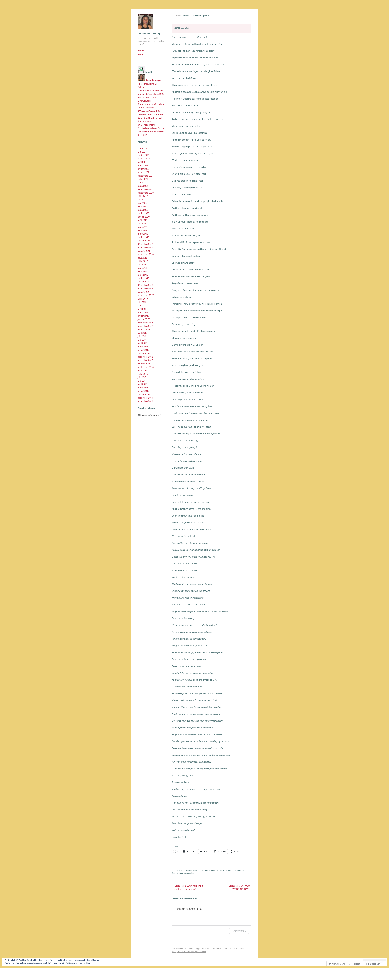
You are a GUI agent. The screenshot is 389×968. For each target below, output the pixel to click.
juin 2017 (142, 302)
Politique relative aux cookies (78, 962)
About (140, 54)
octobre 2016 (144, 329)
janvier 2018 (144, 281)
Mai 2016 (142, 339)
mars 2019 (143, 233)
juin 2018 (142, 264)
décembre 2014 (145, 397)
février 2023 (143, 155)
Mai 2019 (142, 226)
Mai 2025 (142, 148)
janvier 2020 (144, 216)
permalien (190, 873)
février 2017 (143, 315)
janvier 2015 (144, 394)
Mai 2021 (142, 182)
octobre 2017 (144, 291)
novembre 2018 (145, 247)
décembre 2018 (145, 243)
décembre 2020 (145, 189)
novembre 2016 (145, 326)
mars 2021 (143, 185)
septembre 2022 (146, 158)
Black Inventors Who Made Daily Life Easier (151, 106)
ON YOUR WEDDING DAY (240, 887)
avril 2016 (142, 343)
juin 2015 (142, 377)
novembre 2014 (145, 401)
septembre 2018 (146, 254)
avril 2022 (142, 161)
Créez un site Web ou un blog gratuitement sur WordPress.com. (200, 948)
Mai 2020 (142, 202)
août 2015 (142, 370)
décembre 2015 (145, 356)
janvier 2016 (144, 353)
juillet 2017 (143, 298)
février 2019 (143, 237)
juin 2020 (142, 199)
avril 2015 (142, 384)
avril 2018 (142, 271)
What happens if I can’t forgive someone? (187, 887)
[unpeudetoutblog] (145, 30)
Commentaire (239, 931)
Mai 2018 (142, 267)
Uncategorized (238, 870)
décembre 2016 (145, 322)
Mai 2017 (142, 305)
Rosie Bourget (198, 870)
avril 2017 (142, 308)
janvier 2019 (144, 240)
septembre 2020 (146, 192)
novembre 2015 (145, 360)
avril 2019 (142, 230)
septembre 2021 (146, 175)
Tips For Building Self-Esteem (148, 85)
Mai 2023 (142, 151)
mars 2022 (143, 165)
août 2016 (142, 332)
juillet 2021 (143, 178)
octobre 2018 (144, 250)
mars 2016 (143, 346)
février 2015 (143, 390)
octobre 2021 (144, 172)
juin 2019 (142, 223)
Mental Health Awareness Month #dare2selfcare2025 (151, 92)
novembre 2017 (145, 288)
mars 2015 (143, 387)
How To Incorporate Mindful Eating (147, 99)
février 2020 (143, 213)
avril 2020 (142, 206)
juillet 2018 (143, 261)
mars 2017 (143, 312)
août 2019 (142, 219)
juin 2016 (142, 336)
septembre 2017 (146, 295)
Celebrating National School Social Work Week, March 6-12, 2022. (151, 131)
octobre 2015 (144, 363)
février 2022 (143, 168)
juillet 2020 (143, 196)
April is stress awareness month (146, 123)
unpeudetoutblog (149, 33)
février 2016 (143, 349)
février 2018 (143, 278)
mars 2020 (143, 209)
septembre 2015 (146, 367)
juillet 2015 (143, 373)
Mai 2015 (142, 380)
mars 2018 (143, 274)
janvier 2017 (144, 319)
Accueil (141, 50)
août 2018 (142, 257)
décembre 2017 (145, 285)
